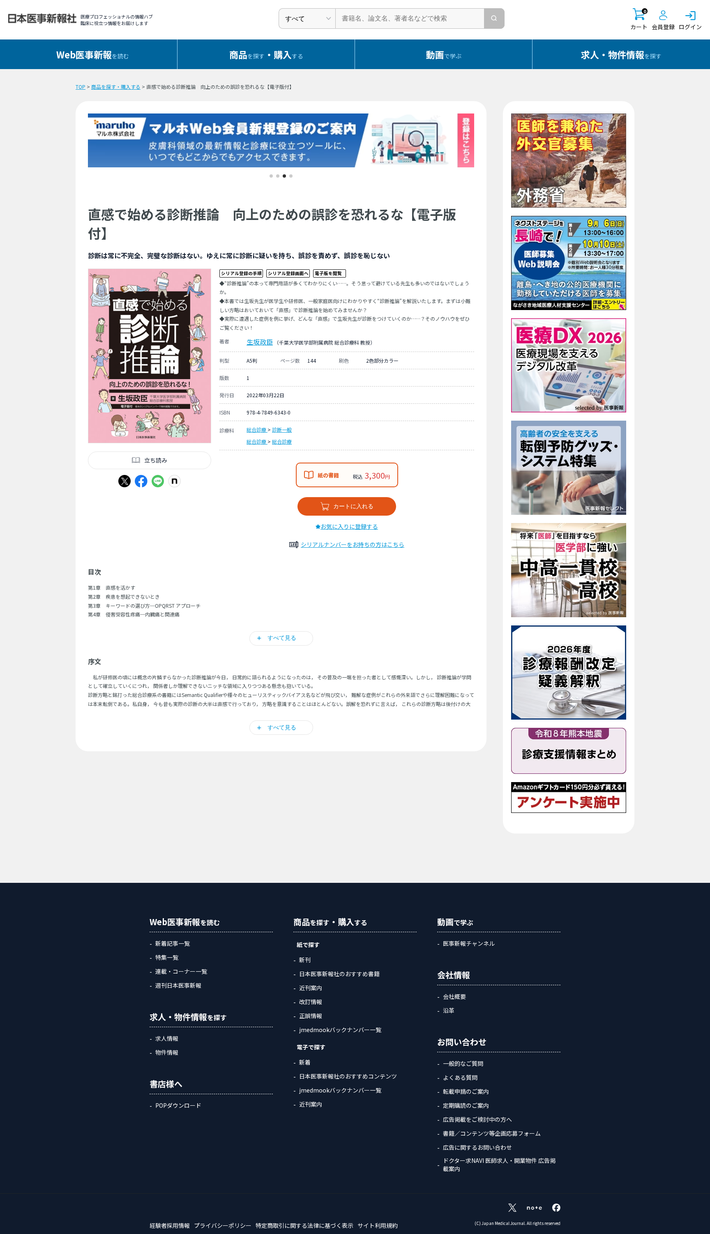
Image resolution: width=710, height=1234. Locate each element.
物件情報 (166, 1052)
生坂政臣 (260, 342)
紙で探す (308, 944)
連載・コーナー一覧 (181, 971)
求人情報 (166, 1038)
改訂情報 (310, 1002)
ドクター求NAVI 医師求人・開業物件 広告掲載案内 (499, 1164)
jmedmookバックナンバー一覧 (340, 1030)
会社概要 (454, 996)
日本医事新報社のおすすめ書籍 (339, 974)
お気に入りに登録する (349, 526)
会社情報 (453, 975)
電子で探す (311, 1047)
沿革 (448, 1010)
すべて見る (281, 637)
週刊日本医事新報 (178, 985)
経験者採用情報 (170, 1225)
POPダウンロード (178, 1105)
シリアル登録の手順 (241, 273)
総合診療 (257, 429)
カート (639, 19)
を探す (621, 54)
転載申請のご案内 (466, 1091)
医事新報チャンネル (469, 943)
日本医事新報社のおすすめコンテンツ (348, 1076)
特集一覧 (166, 957)
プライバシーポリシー (222, 1225)
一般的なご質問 (463, 1063)
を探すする (266, 54)
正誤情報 (310, 1016)
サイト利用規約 (377, 1225)
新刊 (305, 960)
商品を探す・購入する (116, 86)
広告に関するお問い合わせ (477, 1147)
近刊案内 (310, 988)
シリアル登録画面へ (288, 273)
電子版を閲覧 (328, 273)
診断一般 (282, 429)
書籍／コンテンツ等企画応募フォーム (492, 1133)
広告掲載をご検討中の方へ (477, 1119)
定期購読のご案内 (466, 1105)
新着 (305, 1062)
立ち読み (155, 460)
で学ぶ (443, 54)
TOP (80, 86)
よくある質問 (460, 1077)
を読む (92, 54)
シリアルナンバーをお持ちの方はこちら (352, 544)
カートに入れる (353, 506)
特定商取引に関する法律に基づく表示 (304, 1225)
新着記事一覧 (172, 943)
